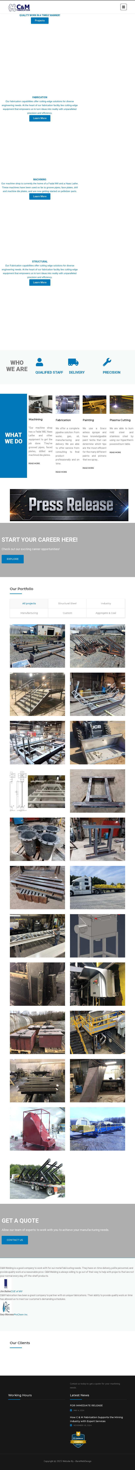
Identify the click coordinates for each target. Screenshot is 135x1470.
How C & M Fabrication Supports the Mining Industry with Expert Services (96, 1419)
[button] (67, 344)
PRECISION (111, 372)
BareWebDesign (83, 1461)
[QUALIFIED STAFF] (39, 362)
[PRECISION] (107, 362)
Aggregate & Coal (106, 613)
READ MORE (34, 463)
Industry (106, 603)
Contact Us (15, 1239)
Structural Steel (67, 603)
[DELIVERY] (73, 362)
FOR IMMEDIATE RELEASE (86, 1405)
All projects (29, 603)
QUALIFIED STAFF (49, 372)
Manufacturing (29, 613)
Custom (67, 613)
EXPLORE (13, 558)
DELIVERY (77, 372)
